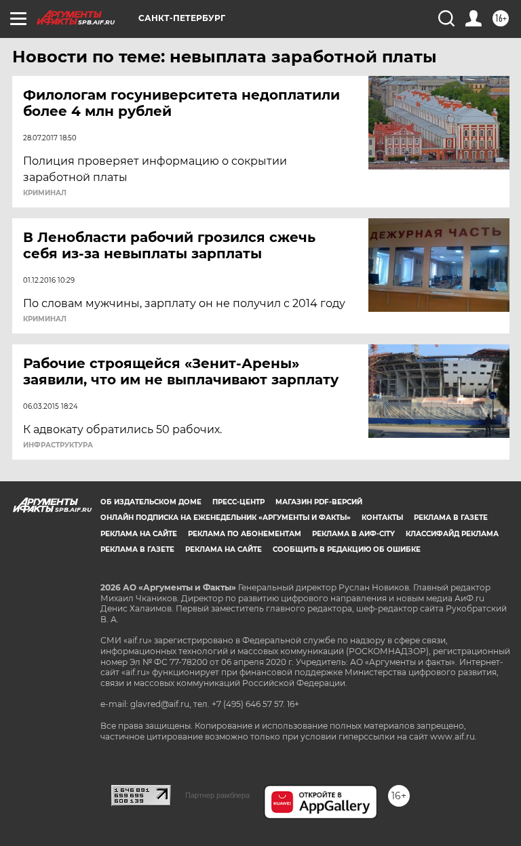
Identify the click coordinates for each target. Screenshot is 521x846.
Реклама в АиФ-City (353, 533)
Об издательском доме (150, 502)
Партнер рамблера (217, 795)
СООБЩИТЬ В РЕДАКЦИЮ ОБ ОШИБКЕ (347, 549)
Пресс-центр (238, 502)
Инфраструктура (58, 445)
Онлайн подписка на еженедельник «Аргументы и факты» (225, 517)
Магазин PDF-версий (318, 502)
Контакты (382, 517)
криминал (44, 193)
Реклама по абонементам (244, 533)
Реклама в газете (451, 517)
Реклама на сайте (138, 533)
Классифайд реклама (452, 533)
